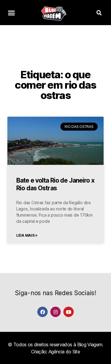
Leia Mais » (27, 235)
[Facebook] (42, 312)
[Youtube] (68, 312)
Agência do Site (64, 352)
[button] (11, 13)
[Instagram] (55, 312)
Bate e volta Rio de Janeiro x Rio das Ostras (55, 184)
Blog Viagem (89, 344)
